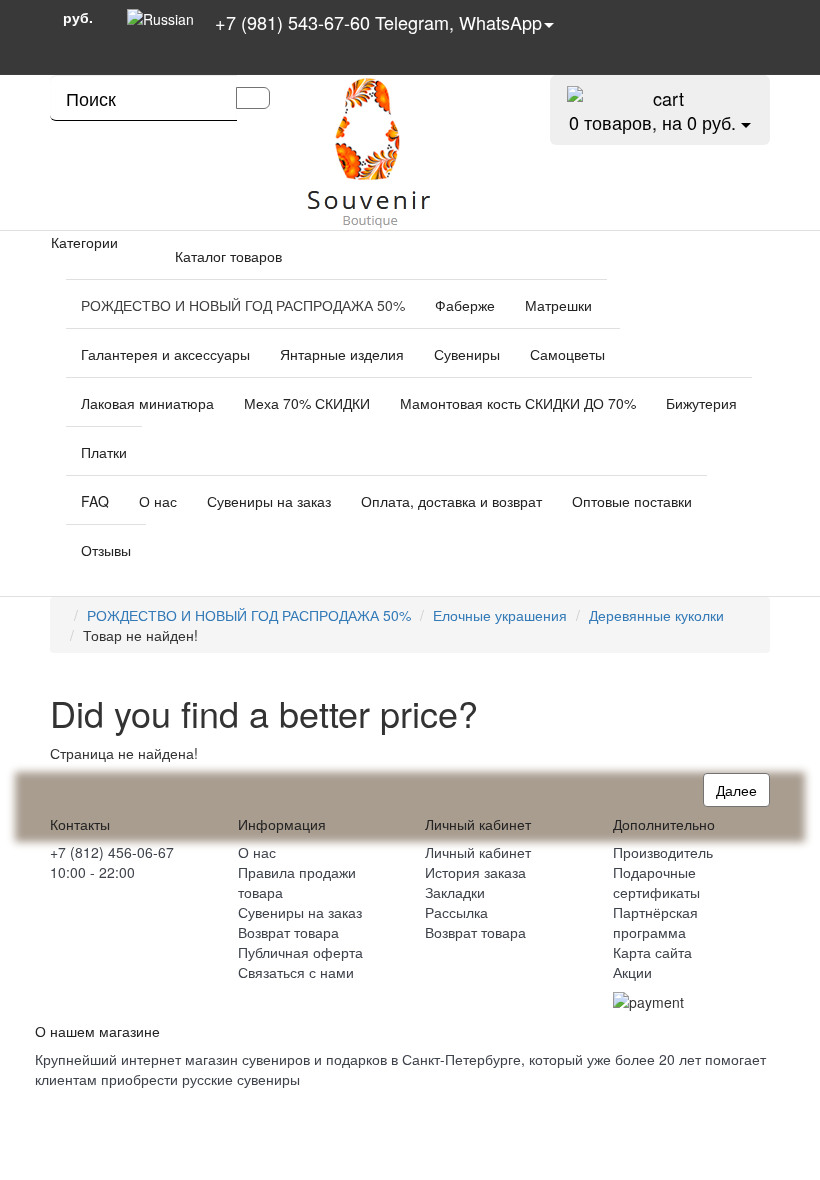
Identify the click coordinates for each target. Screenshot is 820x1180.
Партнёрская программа (655, 922)
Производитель (663, 852)
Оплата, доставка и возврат (451, 501)
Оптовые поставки (632, 501)
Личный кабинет (478, 852)
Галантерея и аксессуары (165, 354)
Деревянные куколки (656, 615)
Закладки (455, 892)
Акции (632, 972)
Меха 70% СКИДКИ (307, 403)
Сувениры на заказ (269, 501)
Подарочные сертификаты (656, 882)
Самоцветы (567, 354)
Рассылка (456, 912)
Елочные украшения (500, 615)
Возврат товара (288, 932)
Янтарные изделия (342, 354)
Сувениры (467, 354)
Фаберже (465, 305)
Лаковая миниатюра (147, 403)
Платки (104, 452)
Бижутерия (701, 403)
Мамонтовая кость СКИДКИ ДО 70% (518, 403)
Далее (736, 790)
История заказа (475, 872)
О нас (158, 501)
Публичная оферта (300, 952)
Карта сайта (652, 952)
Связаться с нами (296, 972)
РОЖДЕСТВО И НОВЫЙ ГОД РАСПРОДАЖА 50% (243, 305)
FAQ (95, 501)
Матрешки (558, 305)
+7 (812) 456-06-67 (112, 852)
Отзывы (106, 550)
